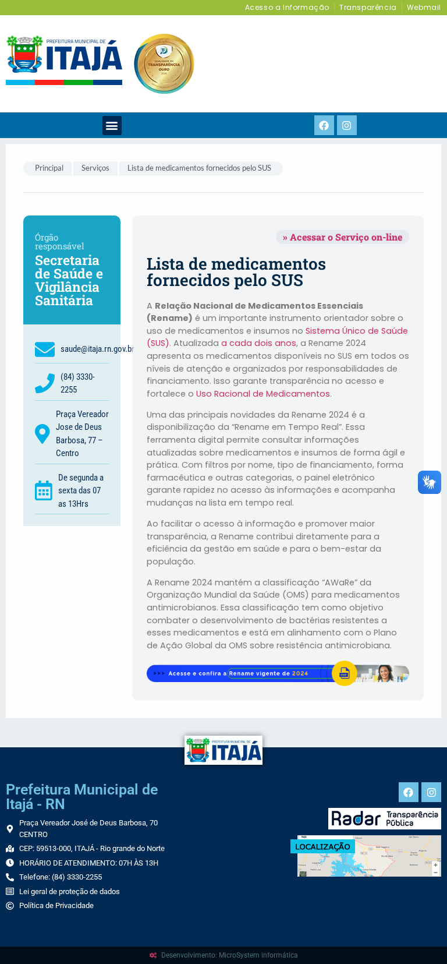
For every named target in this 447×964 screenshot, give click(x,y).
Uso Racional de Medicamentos (263, 394)
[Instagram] (347, 125)
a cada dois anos (258, 343)
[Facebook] (324, 125)
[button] (112, 125)
